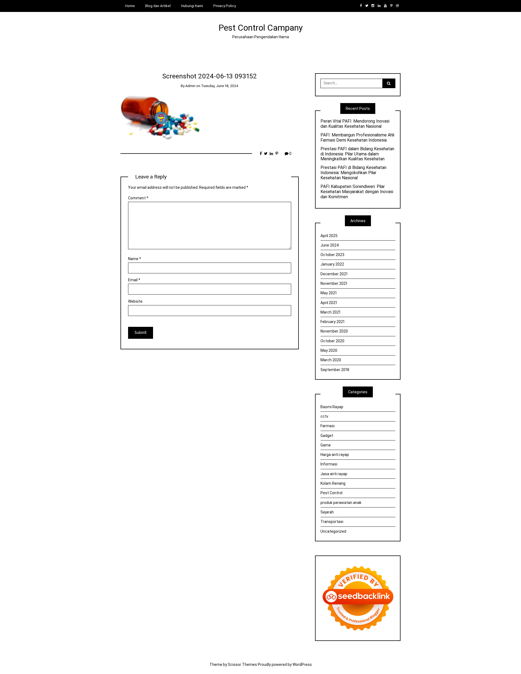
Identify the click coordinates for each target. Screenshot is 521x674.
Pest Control (331, 493)
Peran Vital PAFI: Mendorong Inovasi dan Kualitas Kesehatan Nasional (354, 124)
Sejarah (327, 512)
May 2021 (328, 293)
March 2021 (330, 312)
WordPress (302, 664)
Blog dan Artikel (158, 6)
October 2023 (332, 255)
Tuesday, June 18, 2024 (219, 86)
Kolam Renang (332, 483)
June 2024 (329, 245)
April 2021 (328, 303)
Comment (138, 198)
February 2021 (332, 322)
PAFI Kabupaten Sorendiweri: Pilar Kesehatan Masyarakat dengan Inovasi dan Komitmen (356, 191)
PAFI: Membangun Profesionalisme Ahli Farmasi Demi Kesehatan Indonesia (357, 138)
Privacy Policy (224, 6)
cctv (324, 416)
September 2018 (334, 370)
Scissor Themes (242, 664)
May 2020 (328, 350)
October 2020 (332, 341)
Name (134, 259)
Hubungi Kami (192, 6)
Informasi (328, 464)
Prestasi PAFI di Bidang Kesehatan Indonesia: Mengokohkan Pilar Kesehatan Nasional (353, 172)
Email (134, 280)
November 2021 (333, 283)
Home (130, 6)
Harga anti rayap (334, 454)
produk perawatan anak (340, 502)
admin (190, 86)
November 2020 (334, 331)
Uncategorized (333, 531)
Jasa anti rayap (333, 474)
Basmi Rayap (331, 407)
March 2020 (330, 360)
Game (325, 445)
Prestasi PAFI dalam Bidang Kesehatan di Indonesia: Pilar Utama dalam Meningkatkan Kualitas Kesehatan (357, 154)
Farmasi (327, 426)
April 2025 (329, 236)
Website (135, 301)
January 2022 (332, 264)
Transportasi (331, 521)
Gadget (326, 435)
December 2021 (334, 274)
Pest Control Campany (260, 28)
